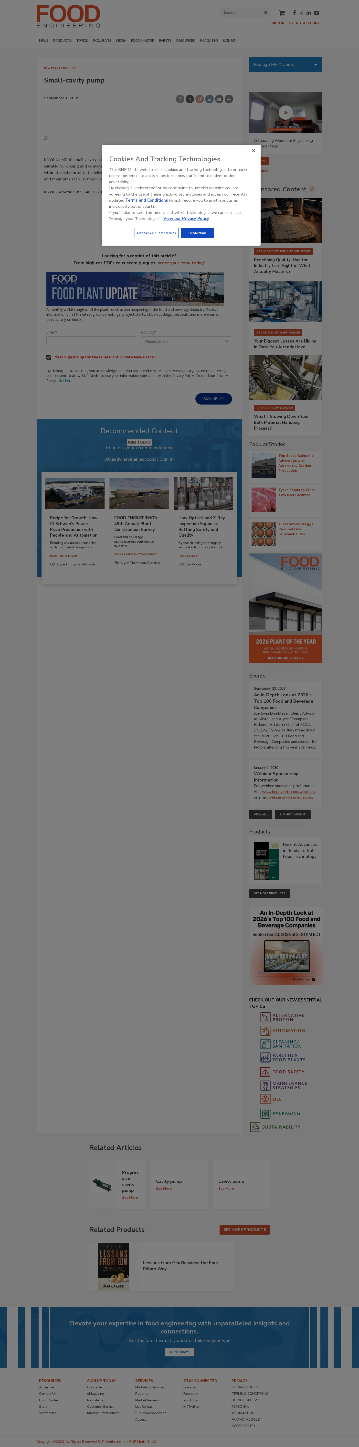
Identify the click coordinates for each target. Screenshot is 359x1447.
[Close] (253, 150)
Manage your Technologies (156, 233)
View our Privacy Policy (186, 218)
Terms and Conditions (146, 200)
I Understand (198, 233)
